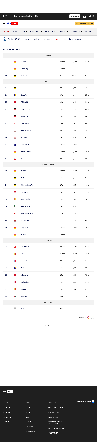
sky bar (29, 422)
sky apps (29, 412)
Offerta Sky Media (56, 428)
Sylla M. (24, 254)
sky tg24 (6, 412)
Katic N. (24, 95)
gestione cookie (55, 407)
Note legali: (52, 402)
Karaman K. (25, 247)
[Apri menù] (4, 23)
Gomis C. (24, 289)
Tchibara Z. (25, 296)
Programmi (30, 431)
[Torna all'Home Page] (12, 23)
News (15, 31)
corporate (53, 433)
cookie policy (54, 412)
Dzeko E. (24, 268)
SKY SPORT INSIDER (84, 23)
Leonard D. (25, 145)
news (27, 39)
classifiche (47, 39)
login (91, 16)
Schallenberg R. (27, 185)
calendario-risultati (73, 39)
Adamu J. (24, 275)
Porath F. (24, 171)
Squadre (89, 31)
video (36, 39)
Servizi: (28, 402)
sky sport (7, 407)
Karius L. (24, 62)
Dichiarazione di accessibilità (55, 422)
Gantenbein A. (26, 130)
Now (28, 417)
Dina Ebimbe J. (26, 199)
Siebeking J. (25, 69)
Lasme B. (24, 261)
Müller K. (24, 76)
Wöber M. (24, 102)
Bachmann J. (25, 178)
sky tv (28, 407)
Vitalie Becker (26, 152)
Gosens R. (25, 88)
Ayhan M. (24, 137)
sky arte (6, 422)
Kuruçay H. (25, 123)
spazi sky (29, 427)
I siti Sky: (6, 402)
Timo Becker (25, 109)
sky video (7, 417)
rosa (58, 39)
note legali (53, 417)
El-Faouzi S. (25, 220)
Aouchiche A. (26, 206)
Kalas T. (24, 159)
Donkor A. (24, 116)
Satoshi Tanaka (27, 213)
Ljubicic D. (24, 192)
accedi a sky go (84, 401)
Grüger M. (24, 228)
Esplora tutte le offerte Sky (26, 16)
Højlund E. (25, 282)
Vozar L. (24, 235)
